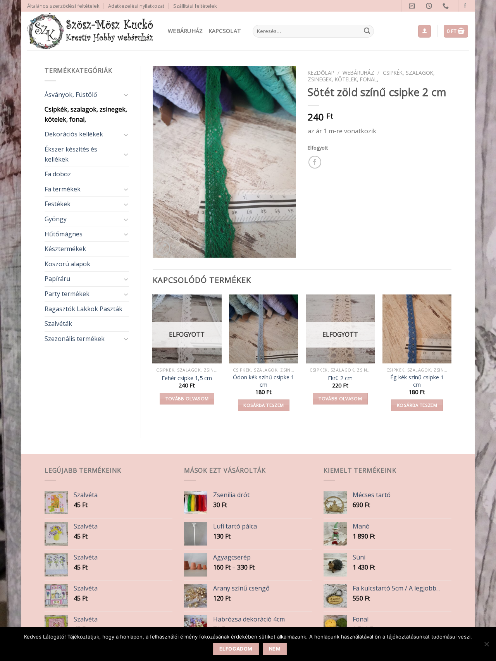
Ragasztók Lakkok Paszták (83, 309)
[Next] (451, 360)
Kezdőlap (321, 72)
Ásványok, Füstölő (71, 94)
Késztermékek (65, 248)
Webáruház (185, 30)
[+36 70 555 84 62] (447, 6)
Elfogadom (235, 649)
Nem (275, 649)
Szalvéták (58, 323)
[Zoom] (162, 248)
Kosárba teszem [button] (263, 405)
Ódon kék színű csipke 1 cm (263, 381)
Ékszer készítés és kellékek (71, 154)
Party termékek (67, 293)
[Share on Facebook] (314, 162)
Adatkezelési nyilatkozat (136, 5)
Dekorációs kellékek (74, 134)
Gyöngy (56, 219)
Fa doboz (58, 174)
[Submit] (367, 31)
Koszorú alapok (67, 264)
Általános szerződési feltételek (63, 5)
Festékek (58, 204)
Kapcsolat (224, 30)
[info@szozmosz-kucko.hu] (413, 6)
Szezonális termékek (75, 338)
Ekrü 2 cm (340, 378)
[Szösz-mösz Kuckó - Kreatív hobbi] (91, 31)
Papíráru (57, 278)
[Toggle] (126, 94)
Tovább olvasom (187, 398)
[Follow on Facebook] (465, 6)
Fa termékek (63, 189)
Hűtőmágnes (64, 234)
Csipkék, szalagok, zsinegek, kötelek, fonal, (86, 114)
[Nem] (486, 646)
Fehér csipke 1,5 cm (187, 378)
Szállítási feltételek (195, 5)
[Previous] (153, 360)
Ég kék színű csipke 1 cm (417, 381)
